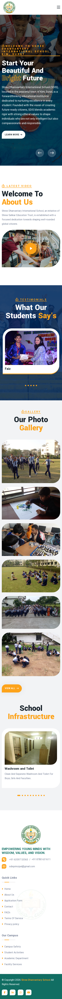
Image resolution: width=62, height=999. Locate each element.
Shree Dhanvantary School (35, 979)
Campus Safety (12, 946)
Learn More (12, 135)
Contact (8, 906)
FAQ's (7, 912)
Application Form (13, 900)
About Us (9, 894)
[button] (24, 386)
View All (10, 688)
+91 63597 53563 (18, 859)
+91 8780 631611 (41, 859)
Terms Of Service (13, 918)
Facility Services (13, 964)
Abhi (8, 369)
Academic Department (16, 958)
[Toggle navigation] (58, 7)
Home (7, 888)
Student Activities (14, 952)
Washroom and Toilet (19, 768)
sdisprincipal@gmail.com (22, 866)
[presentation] (40, 153)
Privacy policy (11, 924)
